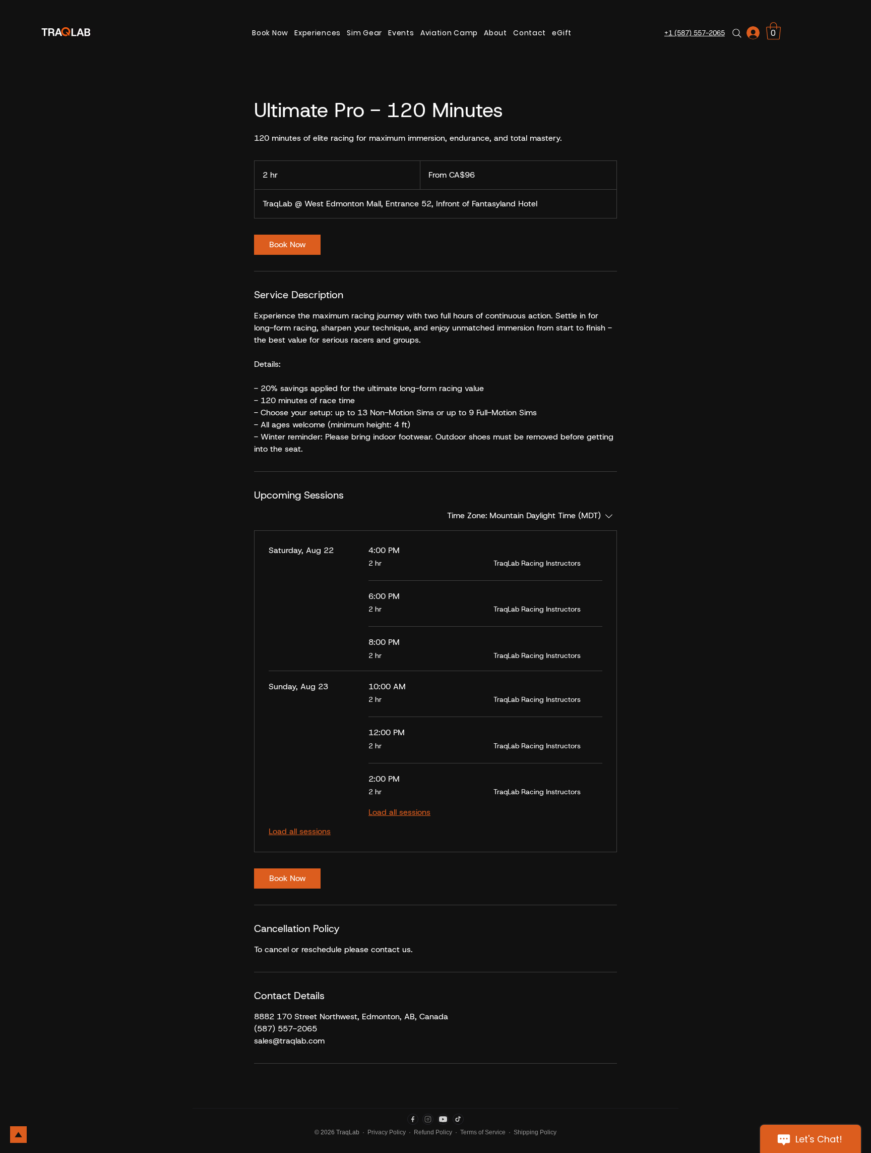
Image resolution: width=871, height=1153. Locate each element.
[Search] (737, 33)
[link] (773, 31)
